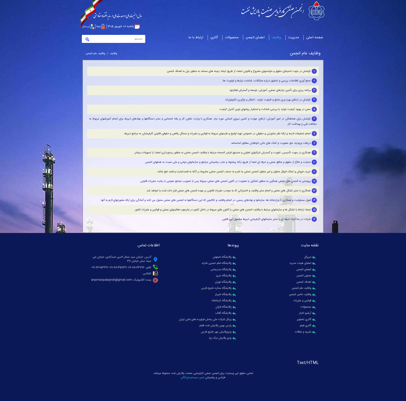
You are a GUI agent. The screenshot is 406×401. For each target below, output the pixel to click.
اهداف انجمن (303, 282)
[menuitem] (294, 34)
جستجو (86, 39)
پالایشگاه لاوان (223, 307)
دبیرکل (307, 257)
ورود (98, 26)
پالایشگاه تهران (223, 282)
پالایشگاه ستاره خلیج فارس (216, 288)
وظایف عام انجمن (301, 288)
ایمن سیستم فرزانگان (192, 377)
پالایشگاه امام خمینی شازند (217, 263)
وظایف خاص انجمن (300, 294)
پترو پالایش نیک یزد (220, 338)
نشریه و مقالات (303, 332)
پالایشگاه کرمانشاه (222, 300)
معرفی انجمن (303, 275)
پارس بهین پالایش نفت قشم (215, 325)
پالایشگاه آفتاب (223, 313)
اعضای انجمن (303, 269)
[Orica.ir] (283, 10)
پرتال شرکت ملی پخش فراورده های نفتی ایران (205, 319)
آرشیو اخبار (305, 313)
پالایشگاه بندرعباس (221, 269)
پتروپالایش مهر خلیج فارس (216, 332)
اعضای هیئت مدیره (300, 263)
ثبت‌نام (86, 27)
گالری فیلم (305, 325)
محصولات (305, 307)
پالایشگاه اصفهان (222, 257)
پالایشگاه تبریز (224, 275)
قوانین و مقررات (302, 300)
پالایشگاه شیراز (223, 294)
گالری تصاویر (304, 319)
